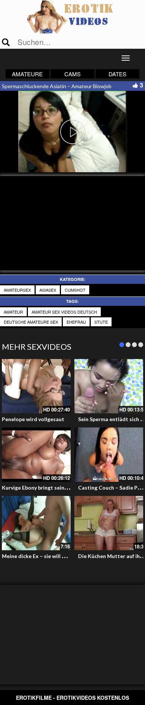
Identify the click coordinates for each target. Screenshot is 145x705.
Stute (101, 322)
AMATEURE (27, 74)
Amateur (13, 312)
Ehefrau (76, 322)
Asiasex (47, 290)
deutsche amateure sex (31, 322)
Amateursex (17, 290)
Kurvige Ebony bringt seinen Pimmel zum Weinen (61, 487)
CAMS (72, 74)
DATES (117, 74)
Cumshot (75, 290)
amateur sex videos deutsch (64, 312)
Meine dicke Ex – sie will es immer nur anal (53, 556)
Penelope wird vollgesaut (33, 419)
